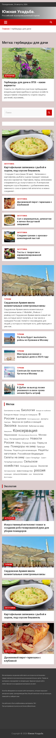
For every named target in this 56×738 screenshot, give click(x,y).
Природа (41, 447)
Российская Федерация (30, 453)
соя (30, 474)
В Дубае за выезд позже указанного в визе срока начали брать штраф (31, 390)
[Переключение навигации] (5, 22)
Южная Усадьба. (18, 11)
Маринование (10, 435)
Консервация (25, 430)
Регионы (8, 450)
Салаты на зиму (14, 457)
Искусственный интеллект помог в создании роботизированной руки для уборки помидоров (26, 527)
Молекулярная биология (27, 435)
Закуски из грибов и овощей (26, 422)
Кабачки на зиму (36, 426)
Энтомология (9, 471)
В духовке (21, 418)
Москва (42, 435)
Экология (43, 466)
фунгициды (8, 477)
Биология (28, 410)
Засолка (10, 425)
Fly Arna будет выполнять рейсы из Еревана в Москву (32, 338)
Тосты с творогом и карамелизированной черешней (29, 255)
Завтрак (7, 422)
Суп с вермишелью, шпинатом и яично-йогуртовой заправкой (34, 221)
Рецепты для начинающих (25, 450)
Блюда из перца (11, 415)
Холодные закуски (28, 466)
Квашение (8, 431)
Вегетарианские (33, 419)
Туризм (7, 299)
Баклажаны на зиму (12, 410)
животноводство (25, 471)
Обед (18, 443)
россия (39, 470)
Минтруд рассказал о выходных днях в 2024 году (33, 355)
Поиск (49, 113)
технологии (38, 474)
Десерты (44, 419)
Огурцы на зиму (29, 443)
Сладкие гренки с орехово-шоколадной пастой (32, 237)
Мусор (6, 439)
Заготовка (9, 164)
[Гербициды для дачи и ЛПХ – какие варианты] (28, 63)
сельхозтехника (20, 474)
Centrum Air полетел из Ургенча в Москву (30, 372)
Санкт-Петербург (33, 458)
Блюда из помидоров (28, 415)
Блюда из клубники (43, 411)
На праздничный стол (19, 439)
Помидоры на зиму (23, 446)
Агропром (9, 76)
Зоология (23, 425)
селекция (8, 474)
